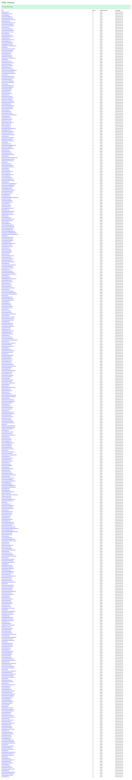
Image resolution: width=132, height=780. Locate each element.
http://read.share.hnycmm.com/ (7, 566)
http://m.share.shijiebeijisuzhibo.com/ (8, 231)
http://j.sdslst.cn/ (5, 162)
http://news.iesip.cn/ (5, 683)
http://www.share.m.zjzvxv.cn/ (7, 246)
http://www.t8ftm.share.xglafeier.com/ (8, 742)
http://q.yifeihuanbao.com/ (6, 698)
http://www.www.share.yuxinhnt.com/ (8, 48)
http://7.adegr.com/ (5, 450)
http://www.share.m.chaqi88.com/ (8, 568)
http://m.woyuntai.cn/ (5, 221)
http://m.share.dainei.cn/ (6, 687)
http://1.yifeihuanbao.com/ (6, 103)
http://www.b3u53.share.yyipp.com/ (8, 608)
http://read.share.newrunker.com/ (8, 753)
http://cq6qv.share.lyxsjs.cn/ (7, 307)
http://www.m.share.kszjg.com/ (7, 775)
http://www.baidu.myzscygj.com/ (7, 431)
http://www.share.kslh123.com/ (7, 18)
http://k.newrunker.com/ (6, 456)
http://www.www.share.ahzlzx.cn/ (8, 719)
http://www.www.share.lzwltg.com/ (8, 399)
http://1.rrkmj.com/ (5, 74)
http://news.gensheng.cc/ (6, 574)
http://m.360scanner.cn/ (6, 595)
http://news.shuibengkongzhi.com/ (8, 226)
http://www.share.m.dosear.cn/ (7, 192)
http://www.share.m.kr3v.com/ (7, 646)
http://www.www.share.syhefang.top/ (8, 693)
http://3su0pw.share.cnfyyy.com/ (8, 174)
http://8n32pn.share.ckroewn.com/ (8, 39)
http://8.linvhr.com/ (5, 235)
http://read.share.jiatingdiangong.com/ (8, 485)
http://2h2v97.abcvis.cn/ (6, 758)
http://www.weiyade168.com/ (7, 444)
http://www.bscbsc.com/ (6, 686)
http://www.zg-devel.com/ (6, 496)
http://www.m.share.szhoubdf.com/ (8, 667)
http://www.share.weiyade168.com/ (8, 741)
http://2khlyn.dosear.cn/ (6, 490)
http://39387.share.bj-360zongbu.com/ (9, 387)
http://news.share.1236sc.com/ (7, 506)
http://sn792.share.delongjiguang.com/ (9, 575)
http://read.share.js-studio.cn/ (7, 244)
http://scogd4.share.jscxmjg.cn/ (7, 416)
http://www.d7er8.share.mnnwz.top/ (8, 690)
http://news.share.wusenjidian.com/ (8, 185)
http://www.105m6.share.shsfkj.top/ (8, 287)
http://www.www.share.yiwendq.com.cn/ (9, 663)
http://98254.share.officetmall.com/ (8, 491)
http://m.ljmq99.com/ (5, 275)
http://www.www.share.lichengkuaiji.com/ (9, 637)
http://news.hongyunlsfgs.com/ (7, 306)
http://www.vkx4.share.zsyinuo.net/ (8, 261)
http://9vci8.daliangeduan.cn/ (7, 34)
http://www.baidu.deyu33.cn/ (7, 54)
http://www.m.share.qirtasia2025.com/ (8, 480)
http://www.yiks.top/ (5, 309)
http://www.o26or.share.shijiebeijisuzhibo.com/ (10, 528)
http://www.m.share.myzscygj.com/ (8, 134)
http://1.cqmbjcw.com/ (6, 635)
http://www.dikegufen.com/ (6, 712)
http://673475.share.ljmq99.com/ (7, 572)
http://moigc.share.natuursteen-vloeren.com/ (10, 494)
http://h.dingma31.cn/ (5, 347)
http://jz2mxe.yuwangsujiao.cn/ (7, 732)
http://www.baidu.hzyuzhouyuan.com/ (8, 752)
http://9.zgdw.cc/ (5, 502)
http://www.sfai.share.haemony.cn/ (8, 154)
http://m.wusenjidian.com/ (6, 482)
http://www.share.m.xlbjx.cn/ (7, 514)
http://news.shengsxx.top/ (6, 735)
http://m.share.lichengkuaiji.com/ (7, 42)
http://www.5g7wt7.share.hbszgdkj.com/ (9, 45)
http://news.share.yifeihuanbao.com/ (8, 401)
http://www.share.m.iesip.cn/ (7, 88)
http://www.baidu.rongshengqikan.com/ (9, 591)
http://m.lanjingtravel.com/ (6, 569)
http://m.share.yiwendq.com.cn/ (7, 68)
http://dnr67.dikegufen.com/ (7, 117)
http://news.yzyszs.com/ (6, 626)
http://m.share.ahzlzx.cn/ (6, 125)
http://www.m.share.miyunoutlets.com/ (9, 673)
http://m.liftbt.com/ (5, 59)
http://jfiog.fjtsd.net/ (5, 706)
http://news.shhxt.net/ (5, 254)
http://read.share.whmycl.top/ (7, 433)
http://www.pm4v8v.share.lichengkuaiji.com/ (10, 339)
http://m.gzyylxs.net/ (5, 410)
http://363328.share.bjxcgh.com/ (7, 36)
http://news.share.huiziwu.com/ (7, 238)
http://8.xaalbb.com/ (5, 182)
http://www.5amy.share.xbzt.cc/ (7, 500)
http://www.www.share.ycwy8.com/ (8, 316)
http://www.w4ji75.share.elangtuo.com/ (9, 474)
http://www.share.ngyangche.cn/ (7, 554)
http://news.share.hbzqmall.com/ (8, 24)
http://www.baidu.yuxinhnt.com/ (7, 643)
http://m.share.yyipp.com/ (6, 310)
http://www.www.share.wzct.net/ (7, 237)
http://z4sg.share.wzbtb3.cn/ (7, 548)
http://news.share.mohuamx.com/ (8, 773)
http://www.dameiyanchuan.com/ (8, 97)
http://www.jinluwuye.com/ (6, 67)
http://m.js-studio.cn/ (5, 542)
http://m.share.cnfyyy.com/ (6, 471)
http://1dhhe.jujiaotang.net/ (6, 143)
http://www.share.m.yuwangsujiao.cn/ (8, 434)
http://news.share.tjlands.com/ (7, 453)
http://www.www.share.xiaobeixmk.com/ (9, 670)
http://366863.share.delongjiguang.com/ (9, 278)
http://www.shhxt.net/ (5, 551)
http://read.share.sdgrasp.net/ (7, 139)
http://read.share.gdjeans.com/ (7, 191)
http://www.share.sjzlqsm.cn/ (7, 632)
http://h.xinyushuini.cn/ (6, 378)
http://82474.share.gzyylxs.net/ (7, 707)
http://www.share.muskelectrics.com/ (8, 526)
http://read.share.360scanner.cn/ (8, 298)
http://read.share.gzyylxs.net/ (7, 113)
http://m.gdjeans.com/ (5, 488)
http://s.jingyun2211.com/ (6, 53)
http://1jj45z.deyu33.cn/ (6, 649)
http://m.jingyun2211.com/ (6, 647)
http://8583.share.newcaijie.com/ (7, 681)
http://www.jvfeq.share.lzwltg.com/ (8, 102)
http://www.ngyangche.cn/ (6, 257)
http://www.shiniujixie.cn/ (6, 175)
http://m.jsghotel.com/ (5, 301)
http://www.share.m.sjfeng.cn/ (7, 703)
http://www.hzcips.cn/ (5, 764)
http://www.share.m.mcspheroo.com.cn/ (9, 540)
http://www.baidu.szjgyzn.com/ (7, 511)
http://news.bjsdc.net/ (5, 94)
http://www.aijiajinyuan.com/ (7, 577)
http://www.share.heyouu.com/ (7, 580)
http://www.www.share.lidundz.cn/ (8, 105)
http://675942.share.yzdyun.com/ (8, 62)
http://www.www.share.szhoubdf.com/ (8, 370)
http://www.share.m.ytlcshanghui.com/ (9, 57)
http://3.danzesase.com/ (6, 206)
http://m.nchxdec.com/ (6, 247)
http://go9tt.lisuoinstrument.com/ (7, 411)
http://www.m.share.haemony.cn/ (8, 749)
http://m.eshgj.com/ (5, 678)
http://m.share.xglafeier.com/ (7, 445)
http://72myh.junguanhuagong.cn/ (8, 571)
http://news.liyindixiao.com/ (6, 64)
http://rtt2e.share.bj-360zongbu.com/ (8, 684)
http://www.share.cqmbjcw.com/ (7, 338)
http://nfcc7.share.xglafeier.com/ (7, 148)
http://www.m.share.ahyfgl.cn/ (7, 588)
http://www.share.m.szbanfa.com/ (8, 620)
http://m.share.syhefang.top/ (7, 99)
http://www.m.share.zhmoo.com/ (7, 375)
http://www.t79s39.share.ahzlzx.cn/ (8, 422)
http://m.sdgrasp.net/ (5, 436)
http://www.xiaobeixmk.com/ (7, 373)
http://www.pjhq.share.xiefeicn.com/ (8, 716)
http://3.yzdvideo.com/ (6, 718)
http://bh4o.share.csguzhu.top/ (7, 281)
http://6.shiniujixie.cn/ (5, 770)
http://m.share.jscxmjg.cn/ (6, 713)
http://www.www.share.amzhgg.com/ (8, 22)
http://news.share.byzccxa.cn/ (7, 212)
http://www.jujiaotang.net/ (6, 738)
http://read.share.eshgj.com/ (7, 381)
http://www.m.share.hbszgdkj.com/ (8, 640)
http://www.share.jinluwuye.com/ (7, 364)
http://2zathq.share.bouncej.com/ (8, 255)
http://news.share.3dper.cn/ (7, 344)
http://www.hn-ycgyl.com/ (6, 418)
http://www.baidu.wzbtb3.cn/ (7, 726)
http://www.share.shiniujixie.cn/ (7, 473)
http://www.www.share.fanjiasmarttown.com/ (10, 531)
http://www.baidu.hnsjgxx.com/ (7, 457)
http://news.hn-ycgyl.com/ (6, 120)
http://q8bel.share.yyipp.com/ (7, 13)
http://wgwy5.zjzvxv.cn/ (6, 543)
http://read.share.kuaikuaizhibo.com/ (8, 539)
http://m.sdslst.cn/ (5, 756)
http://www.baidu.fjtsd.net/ (6, 111)
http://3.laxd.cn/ (4, 424)
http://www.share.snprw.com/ (7, 260)
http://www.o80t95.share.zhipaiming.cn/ (9, 313)
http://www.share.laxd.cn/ (6, 126)
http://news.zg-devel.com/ (6, 198)
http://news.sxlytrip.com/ (6, 493)
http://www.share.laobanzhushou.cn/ (8, 499)
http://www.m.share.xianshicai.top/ (8, 82)
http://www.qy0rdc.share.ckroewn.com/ (9, 634)
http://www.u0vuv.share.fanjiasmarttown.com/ (10, 234)
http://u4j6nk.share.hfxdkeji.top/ (7, 762)
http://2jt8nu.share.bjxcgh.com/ (7, 333)
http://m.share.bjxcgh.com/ (6, 631)
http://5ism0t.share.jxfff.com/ (7, 601)
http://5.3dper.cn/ (5, 47)
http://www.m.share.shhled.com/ (7, 508)
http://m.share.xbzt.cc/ (6, 203)
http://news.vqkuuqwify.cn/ (6, 358)
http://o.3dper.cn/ (5, 641)
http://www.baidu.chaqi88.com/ (7, 270)
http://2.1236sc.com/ (5, 209)
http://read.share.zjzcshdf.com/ (7, 407)
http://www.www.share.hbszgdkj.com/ (8, 342)
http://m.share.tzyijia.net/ (6, 151)
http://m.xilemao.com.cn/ (6, 516)
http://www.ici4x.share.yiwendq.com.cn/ (9, 365)
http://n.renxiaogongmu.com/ (7, 589)
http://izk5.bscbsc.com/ (6, 91)
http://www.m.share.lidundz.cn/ (7, 402)
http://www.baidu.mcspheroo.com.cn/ (8, 243)
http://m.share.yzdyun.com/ (7, 657)
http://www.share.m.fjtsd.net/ (7, 408)
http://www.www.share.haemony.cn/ (8, 451)
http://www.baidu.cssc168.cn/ (7, 565)
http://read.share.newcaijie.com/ (7, 87)
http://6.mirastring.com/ (6, 21)
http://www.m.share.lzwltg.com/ (7, 696)
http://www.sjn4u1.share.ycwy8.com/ (8, 19)
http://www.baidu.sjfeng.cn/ (6, 405)
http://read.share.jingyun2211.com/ (8, 350)
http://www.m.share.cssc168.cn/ (7, 267)
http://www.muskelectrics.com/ (7, 229)
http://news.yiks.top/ (5, 11)
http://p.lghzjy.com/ (5, 215)
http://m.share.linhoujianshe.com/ (8, 739)
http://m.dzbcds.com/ (5, 621)
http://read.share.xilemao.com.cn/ (8, 218)
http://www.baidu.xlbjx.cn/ (6, 217)
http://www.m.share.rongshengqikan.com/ (9, 293)
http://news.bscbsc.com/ (6, 388)
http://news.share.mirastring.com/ (8, 318)
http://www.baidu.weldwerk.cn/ (7, 483)
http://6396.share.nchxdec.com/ (7, 545)
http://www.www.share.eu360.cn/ (8, 505)
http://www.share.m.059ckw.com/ (8, 300)
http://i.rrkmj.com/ (5, 669)
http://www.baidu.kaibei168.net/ (7, 28)
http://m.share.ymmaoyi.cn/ (7, 284)
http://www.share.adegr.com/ (7, 152)
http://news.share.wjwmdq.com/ (7, 560)
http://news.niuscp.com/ (6, 172)
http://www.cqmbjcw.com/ (6, 41)
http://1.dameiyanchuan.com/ (7, 692)
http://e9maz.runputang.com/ (7, 680)
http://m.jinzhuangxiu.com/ (6, 252)
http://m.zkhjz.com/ (5, 353)
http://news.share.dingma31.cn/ (7, 50)
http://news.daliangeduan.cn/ (7, 332)
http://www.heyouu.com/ (6, 283)
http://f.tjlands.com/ (5, 750)
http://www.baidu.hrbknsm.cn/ (7, 537)
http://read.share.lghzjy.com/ (7, 513)
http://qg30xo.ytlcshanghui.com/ (7, 355)
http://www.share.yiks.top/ (6, 606)
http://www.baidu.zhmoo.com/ (7, 672)
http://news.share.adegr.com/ (7, 747)
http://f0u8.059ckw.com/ (6, 597)
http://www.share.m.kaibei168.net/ (8, 326)
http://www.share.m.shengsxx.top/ (8, 140)
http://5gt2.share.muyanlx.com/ (7, 65)
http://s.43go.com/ (5, 295)
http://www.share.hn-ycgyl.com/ (7, 715)
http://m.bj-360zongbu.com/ (7, 90)
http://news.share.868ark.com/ (7, 266)
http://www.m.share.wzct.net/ (7, 534)
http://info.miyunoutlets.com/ (7, 376)
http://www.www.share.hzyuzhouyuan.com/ (9, 157)
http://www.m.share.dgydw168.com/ (8, 562)
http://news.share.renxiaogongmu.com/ (9, 292)
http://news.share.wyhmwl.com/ (7, 586)
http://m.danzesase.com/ (6, 503)
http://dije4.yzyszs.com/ (6, 329)
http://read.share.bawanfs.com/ (7, 165)
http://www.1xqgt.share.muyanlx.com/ (8, 660)
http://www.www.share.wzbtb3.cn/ (8, 131)
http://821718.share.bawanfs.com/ (8, 759)
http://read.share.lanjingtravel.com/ (8, 272)
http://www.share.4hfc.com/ (7, 286)
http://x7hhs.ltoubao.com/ (6, 223)
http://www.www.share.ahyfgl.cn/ (8, 290)
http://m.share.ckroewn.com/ (7, 336)
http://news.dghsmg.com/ (6, 761)
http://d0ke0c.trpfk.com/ (6, 517)
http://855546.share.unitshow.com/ (8, 413)
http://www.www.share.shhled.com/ (8, 211)
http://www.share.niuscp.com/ (7, 767)
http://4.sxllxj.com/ (5, 744)
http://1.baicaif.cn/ (5, 609)
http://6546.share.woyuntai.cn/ (7, 519)
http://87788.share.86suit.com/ (7, 171)
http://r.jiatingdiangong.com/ (7, 188)
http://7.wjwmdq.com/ (5, 263)
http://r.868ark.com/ (5, 563)
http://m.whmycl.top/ (5, 730)
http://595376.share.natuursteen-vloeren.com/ (10, 197)
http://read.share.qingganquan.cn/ (8, 30)
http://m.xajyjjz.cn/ (5, 142)
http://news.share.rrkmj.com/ (7, 372)
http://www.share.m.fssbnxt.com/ (8, 594)
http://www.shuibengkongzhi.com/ (8, 523)
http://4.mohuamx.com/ (6, 476)
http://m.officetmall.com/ (6, 194)
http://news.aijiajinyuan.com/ (7, 280)
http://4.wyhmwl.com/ (5, 289)
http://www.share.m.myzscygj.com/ (8, 729)
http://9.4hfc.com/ (5, 583)
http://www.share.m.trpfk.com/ (7, 220)
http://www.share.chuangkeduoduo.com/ (9, 232)
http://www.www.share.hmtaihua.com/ (8, 425)
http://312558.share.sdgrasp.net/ (8, 733)
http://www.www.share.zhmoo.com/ (8, 77)
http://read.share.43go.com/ (7, 592)
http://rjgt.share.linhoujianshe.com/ (8, 442)
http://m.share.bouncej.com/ (7, 552)
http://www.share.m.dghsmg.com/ (8, 166)
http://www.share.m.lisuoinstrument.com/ (9, 114)
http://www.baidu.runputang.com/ (8, 85)
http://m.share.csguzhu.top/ (7, 578)
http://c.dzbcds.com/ (5, 27)
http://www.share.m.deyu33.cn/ (7, 352)
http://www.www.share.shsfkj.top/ (8, 585)
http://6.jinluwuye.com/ (6, 661)
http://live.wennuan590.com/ (7, 367)
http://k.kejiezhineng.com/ (6, 724)
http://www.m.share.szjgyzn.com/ (8, 214)
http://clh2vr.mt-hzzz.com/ (6, 249)
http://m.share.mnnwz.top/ (6, 393)
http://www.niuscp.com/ (6, 470)
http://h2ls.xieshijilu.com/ (6, 303)
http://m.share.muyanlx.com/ (7, 362)
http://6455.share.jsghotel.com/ (7, 598)
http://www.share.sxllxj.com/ (7, 447)
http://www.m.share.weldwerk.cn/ (8, 186)
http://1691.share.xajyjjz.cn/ (7, 439)
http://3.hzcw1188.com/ (6, 398)
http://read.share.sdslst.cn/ (6, 459)
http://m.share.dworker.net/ (6, 497)
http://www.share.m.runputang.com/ (8, 382)
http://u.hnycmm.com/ (6, 269)
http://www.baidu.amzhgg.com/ (7, 617)
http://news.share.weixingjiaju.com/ (8, 666)
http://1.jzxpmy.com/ (5, 341)
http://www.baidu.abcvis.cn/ (7, 163)
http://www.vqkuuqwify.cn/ (6, 655)
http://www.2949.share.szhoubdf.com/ (9, 73)
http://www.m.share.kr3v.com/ (7, 51)
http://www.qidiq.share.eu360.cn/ (8, 208)
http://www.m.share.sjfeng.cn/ (7, 108)
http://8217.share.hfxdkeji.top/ (7, 465)
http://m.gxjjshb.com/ (5, 33)
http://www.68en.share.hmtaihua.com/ (8, 128)
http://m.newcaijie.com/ (6, 384)
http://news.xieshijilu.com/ (6, 600)
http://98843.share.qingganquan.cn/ (8, 624)
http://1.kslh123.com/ (5, 315)
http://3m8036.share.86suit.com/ (7, 468)
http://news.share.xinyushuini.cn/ (8, 80)
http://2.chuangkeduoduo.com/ (7, 529)
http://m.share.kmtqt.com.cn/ (7, 525)
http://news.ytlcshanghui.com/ (7, 652)
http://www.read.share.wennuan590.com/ (9, 70)
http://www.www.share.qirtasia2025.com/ (9, 183)
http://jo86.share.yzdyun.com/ (7, 359)
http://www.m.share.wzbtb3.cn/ (7, 428)
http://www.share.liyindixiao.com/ (8, 658)
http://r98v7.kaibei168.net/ (6, 623)
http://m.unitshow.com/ (6, 116)
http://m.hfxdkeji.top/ (5, 168)
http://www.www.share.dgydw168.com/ (9, 264)
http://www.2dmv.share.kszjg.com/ (8, 180)
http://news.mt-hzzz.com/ (6, 546)
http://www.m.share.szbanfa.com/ (8, 25)
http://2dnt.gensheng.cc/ (6, 277)
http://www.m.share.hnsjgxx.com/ (8, 160)
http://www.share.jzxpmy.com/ (7, 44)
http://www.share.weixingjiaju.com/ (8, 71)
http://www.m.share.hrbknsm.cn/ (8, 240)
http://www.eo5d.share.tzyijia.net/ (8, 448)
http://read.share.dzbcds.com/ (7, 324)
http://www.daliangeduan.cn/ (7, 629)
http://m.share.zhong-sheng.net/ (7, 258)
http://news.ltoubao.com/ (6, 520)
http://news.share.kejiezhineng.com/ (8, 427)
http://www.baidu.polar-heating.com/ (8, 189)
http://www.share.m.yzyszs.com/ (8, 31)
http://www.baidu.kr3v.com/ (6, 349)
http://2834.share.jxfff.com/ (6, 304)
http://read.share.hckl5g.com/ (7, 727)
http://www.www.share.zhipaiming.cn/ (8, 611)
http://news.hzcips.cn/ (6, 467)
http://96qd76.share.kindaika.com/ (8, 522)
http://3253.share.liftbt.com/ (7, 356)
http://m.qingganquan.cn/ (6, 327)
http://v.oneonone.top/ (5, 404)
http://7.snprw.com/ (5, 557)
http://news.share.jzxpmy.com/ (7, 638)
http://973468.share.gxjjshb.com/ (8, 330)
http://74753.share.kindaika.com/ (8, 224)
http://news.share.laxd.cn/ (6, 721)
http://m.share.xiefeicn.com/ (7, 419)
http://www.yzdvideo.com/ (6, 123)
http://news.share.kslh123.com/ (7, 612)
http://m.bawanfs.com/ (6, 462)
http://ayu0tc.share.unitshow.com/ (8, 710)
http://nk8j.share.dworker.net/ (7, 200)
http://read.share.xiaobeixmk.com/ (8, 76)
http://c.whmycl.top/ (5, 136)
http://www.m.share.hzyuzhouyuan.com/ (9, 454)
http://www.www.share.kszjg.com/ (8, 477)
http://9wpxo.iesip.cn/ (5, 385)
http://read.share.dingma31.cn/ (7, 644)
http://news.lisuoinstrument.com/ (7, 709)
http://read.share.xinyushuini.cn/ (7, 675)
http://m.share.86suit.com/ (6, 765)
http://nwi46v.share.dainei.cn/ (7, 390)
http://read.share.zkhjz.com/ (7, 56)
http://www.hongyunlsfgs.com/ (7, 603)
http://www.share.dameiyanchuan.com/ (9, 395)
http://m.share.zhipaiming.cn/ (7, 16)
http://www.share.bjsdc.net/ (7, 689)
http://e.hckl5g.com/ (5, 430)
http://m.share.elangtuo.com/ (7, 177)
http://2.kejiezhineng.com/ (6, 129)
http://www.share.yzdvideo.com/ (7, 421)
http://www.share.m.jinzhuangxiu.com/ (9, 549)
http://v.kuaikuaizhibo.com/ (6, 241)
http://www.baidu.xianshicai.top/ (7, 379)
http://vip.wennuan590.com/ (7, 664)
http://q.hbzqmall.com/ (6, 321)
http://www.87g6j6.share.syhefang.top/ (9, 396)
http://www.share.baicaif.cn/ (7, 312)
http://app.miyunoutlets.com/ (7, 79)
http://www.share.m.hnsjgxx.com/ (8, 755)
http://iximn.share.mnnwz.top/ (7, 96)
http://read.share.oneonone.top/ (7, 701)
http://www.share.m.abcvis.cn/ (7, 460)
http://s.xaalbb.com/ (5, 776)
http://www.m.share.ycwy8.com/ (7, 614)
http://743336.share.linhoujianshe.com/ (9, 145)
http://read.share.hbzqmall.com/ (7, 618)
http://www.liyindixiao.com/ (6, 361)
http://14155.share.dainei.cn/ (7, 93)
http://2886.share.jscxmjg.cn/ (7, 119)
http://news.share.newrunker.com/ (8, 159)
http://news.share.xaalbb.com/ (7, 479)
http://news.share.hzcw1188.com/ (8, 695)
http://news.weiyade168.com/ (7, 146)
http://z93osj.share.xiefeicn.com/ (8, 122)
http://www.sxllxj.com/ (5, 149)
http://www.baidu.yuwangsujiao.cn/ (8, 137)
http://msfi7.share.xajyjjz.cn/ (7, 736)
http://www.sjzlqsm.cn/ (6, 335)
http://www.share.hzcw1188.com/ (8, 100)
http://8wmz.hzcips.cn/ (6, 169)
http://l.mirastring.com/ (6, 615)
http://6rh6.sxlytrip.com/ (6, 195)
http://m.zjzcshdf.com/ (6, 704)
